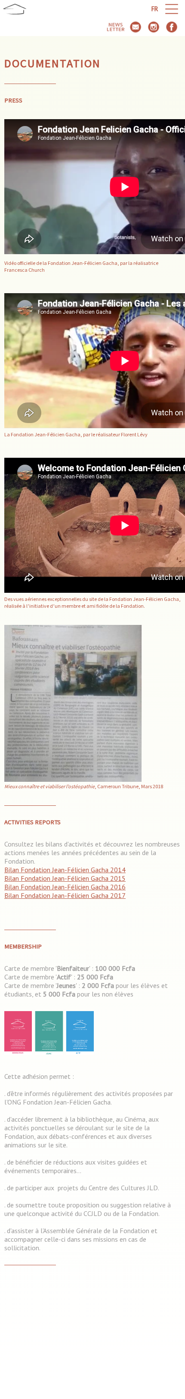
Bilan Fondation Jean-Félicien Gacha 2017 (65, 895)
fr (154, 9)
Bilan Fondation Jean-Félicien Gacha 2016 (65, 887)
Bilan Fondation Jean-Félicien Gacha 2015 (65, 878)
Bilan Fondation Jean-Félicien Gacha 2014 (65, 869)
